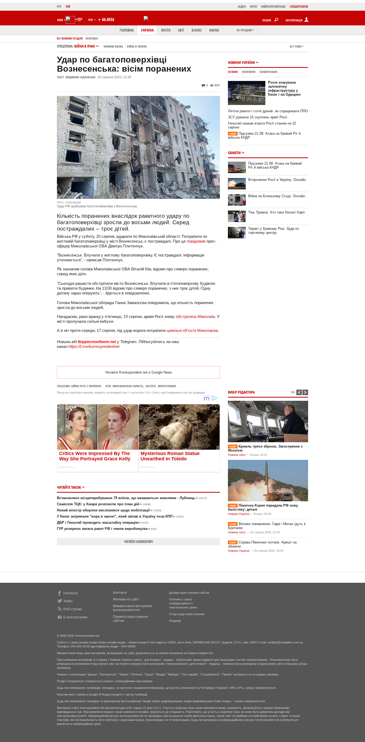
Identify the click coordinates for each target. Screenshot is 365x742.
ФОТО (253, 6)
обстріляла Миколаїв (195, 316)
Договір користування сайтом (189, 592)
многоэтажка (167, 386)
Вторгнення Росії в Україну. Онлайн (277, 180)
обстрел (150, 386)
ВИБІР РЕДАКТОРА (241, 392)
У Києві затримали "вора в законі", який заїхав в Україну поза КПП (120, 516)
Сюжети (234, 152)
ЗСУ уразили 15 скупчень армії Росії (257, 117)
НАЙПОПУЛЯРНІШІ (273, 6)
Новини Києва (113, 46)
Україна (147, 30)
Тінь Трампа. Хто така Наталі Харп (276, 212)
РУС (59, 6)
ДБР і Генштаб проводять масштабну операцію (103, 522)
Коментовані (268, 72)
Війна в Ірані (110, 46)
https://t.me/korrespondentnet (93, 346)
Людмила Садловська (80, 77)
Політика (92, 38)
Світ (181, 30)
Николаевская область (127, 386)
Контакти (120, 593)
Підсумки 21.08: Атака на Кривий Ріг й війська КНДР (275, 165)
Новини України (241, 62)
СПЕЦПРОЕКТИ (299, 6)
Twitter (68, 601)
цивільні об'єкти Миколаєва (192, 330)
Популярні (248, 72)
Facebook (70, 593)
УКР (68, 6)
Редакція (175, 620)
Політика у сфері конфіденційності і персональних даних (183, 603)
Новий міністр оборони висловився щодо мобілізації (109, 510)
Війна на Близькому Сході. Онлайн (276, 196)
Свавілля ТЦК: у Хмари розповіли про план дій (104, 504)
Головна (127, 30)
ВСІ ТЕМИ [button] (295, 46)
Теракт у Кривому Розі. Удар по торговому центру (273, 231)
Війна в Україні (137, 46)
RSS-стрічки (72, 609)
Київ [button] (60, 20)
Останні (233, 72)
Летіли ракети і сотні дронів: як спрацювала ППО (268, 111)
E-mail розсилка (75, 617)
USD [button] (91, 20)
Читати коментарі (138, 541)
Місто (165, 30)
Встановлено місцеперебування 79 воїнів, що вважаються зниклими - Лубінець (132, 498)
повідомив (197, 241)
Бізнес (197, 30)
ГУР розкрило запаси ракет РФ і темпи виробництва (107, 529)
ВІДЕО (242, 6)
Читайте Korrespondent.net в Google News (138, 372)
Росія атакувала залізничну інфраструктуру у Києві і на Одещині (284, 88)
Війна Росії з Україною (86, 386)
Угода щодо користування (186, 614)
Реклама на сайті (126, 599)
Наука (214, 30)
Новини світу (237, 454)
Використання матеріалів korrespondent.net (132, 608)
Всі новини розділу (70, 38)
